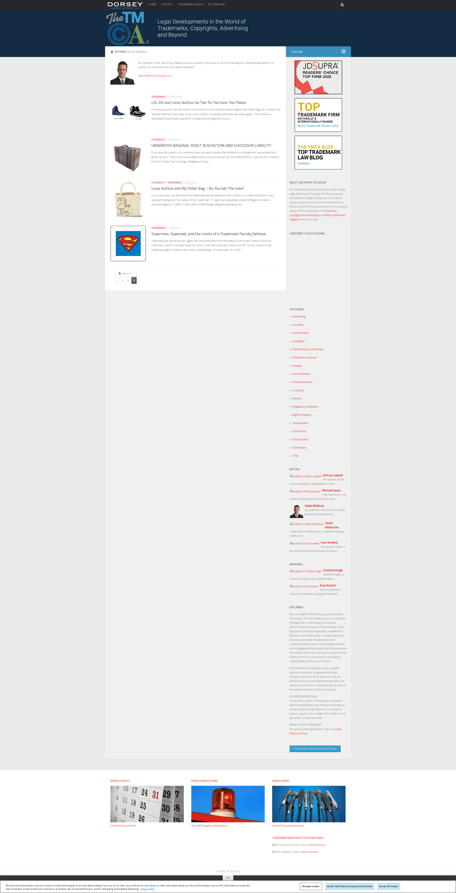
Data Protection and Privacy (308, 349)
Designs (297, 366)
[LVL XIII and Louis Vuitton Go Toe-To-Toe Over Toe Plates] (128, 112)
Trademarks (158, 97)
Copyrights (158, 139)
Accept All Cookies (388, 886)
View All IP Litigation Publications (209, 826)
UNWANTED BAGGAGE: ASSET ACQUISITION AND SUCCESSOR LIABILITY (211, 145)
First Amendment (303, 382)
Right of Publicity (302, 415)
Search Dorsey (316, 845)
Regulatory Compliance (305, 407)
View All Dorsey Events (123, 826)
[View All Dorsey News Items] (309, 821)
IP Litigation (216, 4)
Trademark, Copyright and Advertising (313, 213)
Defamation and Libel (305, 357)
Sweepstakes (300, 423)
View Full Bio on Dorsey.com (155, 75)
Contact (167, 4)
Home (152, 4)
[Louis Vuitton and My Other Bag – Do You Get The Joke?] (128, 199)
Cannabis (298, 325)
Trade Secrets (300, 439)
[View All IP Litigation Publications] (228, 821)
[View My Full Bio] (122, 83)
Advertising (299, 316)
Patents (297, 398)
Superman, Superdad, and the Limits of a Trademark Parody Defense (208, 234)
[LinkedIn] (343, 51)
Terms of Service (228, 871)
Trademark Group (190, 4)
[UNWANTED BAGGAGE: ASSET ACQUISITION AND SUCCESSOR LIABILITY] (128, 155)
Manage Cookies (310, 886)
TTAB (295, 456)
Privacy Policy (147, 889)
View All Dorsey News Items (288, 826)
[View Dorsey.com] (125, 8)
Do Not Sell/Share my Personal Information (349, 886)
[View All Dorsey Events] (147, 821)
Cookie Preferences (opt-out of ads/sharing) (315, 748)
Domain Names (301, 374)
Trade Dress (299, 431)
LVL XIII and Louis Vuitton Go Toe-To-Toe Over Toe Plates (198, 102)
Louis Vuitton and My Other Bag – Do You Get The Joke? (197, 188)
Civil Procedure (301, 333)
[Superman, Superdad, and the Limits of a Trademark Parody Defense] (128, 243)
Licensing (298, 390)
